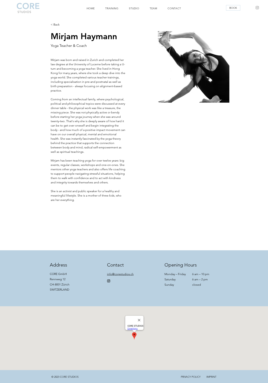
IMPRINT (211, 376)
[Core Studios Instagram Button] (257, 7)
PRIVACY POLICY (191, 376)
